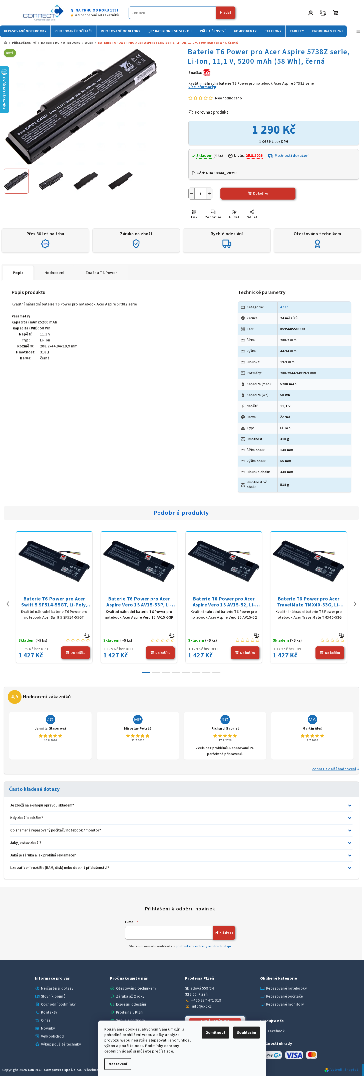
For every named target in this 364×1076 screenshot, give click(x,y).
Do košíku (260, 193)
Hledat (225, 12)
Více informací (200, 87)
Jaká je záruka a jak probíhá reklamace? (43, 855)
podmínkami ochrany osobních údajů (203, 946)
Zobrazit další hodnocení (334, 769)
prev (8, 604)
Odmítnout (215, 1032)
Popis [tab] (18, 272)
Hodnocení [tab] (55, 272)
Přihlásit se (224, 932)
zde (169, 1051)
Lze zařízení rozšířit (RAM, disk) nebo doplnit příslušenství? (59, 867)
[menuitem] (25, 31)
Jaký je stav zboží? (25, 842)
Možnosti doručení (292, 155)
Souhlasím (246, 1032)
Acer (284, 307)
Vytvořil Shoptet (344, 1069)
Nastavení (118, 1064)
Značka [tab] (101, 272)
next (355, 604)
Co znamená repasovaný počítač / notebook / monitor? (55, 830)
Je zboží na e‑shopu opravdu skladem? (42, 805)
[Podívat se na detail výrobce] (206, 72)
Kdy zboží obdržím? (26, 817)
